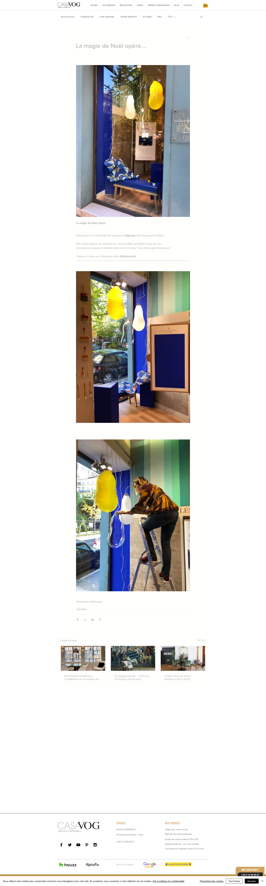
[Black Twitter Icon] (69, 844)
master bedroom (128, 16)
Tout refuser (234, 881)
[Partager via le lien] (100, 619)
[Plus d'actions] (188, 37)
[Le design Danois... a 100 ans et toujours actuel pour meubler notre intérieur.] (133, 658)
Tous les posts (68, 16)
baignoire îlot (87, 16)
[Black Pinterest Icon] (86, 844)
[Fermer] (262, 881)
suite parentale (107, 16)
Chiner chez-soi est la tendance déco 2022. (177, 677)
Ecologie (147, 16)
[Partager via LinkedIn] (92, 619)
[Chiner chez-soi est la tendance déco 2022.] (183, 658)
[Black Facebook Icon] (61, 844)
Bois (160, 16)
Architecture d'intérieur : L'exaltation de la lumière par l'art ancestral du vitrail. (81, 677)
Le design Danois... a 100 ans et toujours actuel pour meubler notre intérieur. (132, 677)
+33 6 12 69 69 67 (125, 841)
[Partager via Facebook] (77, 619)
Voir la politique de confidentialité (168, 881)
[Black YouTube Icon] (78, 844)
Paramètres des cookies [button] (211, 881)
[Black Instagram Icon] (95, 844)
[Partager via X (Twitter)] (85, 619)
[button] (108, 5)
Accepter (251, 881)
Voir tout (201, 640)
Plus (170, 16)
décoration (82, 609)
